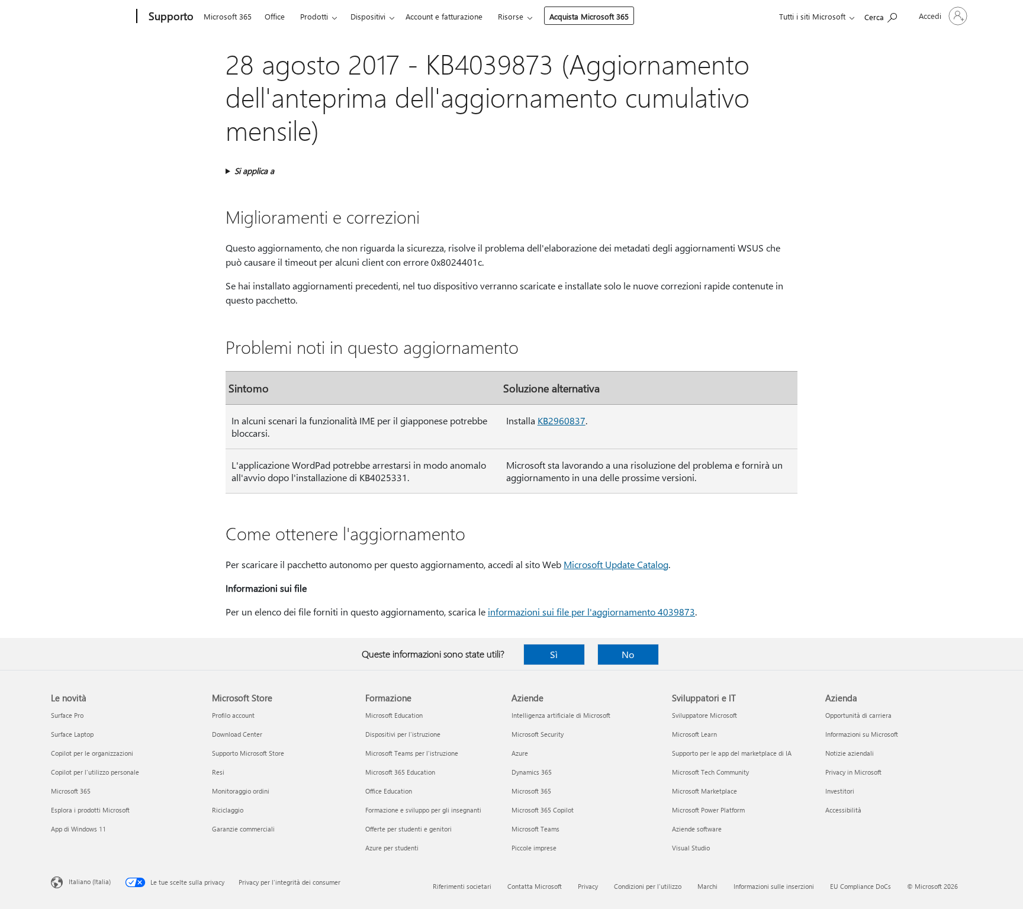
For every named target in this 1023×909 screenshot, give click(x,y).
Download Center (237, 734)
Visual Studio (691, 847)
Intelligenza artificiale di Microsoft (560, 715)
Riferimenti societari (462, 886)
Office (275, 16)
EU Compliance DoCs (860, 886)
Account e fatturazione (444, 16)
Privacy (588, 886)
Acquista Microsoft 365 (589, 16)
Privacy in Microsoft (853, 772)
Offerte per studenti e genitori (408, 828)
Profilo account (233, 715)
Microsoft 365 (228, 16)
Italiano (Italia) (90, 881)
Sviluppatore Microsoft (704, 715)
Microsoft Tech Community (710, 772)
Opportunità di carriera (858, 715)
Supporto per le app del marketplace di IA (732, 753)
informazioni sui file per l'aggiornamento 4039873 (591, 611)
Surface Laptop (72, 734)
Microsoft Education (394, 715)
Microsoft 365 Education (400, 772)
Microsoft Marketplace (704, 790)
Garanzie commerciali (243, 828)
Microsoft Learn (694, 734)
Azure (519, 753)
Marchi (707, 886)
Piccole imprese (533, 847)
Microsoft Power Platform (708, 809)
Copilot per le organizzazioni (92, 753)
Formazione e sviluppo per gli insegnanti (423, 809)
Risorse (510, 16)
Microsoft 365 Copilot (542, 809)
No (628, 654)
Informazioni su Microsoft (861, 734)
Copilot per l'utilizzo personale (95, 772)
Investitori (839, 790)
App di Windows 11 (78, 828)
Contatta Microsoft (534, 886)
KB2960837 (562, 420)
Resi (218, 772)
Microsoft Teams (535, 828)
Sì (554, 654)
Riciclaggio (227, 809)
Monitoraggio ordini (240, 790)
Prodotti (314, 16)
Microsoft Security (537, 734)
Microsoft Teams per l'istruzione (411, 753)
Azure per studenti (392, 847)
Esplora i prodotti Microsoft (90, 809)
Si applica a (254, 170)
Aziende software (697, 828)
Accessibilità (843, 809)
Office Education (388, 790)
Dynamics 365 (531, 772)
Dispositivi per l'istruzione (402, 734)
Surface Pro (67, 715)
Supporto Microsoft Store (248, 753)
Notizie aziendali (849, 753)
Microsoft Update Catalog (616, 564)
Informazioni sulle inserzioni (774, 886)
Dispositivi (367, 16)
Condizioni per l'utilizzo (647, 886)
